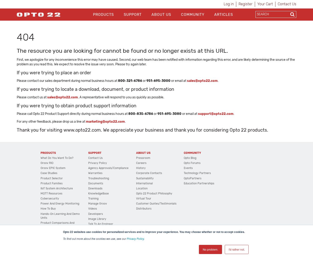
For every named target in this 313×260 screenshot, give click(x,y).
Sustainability (145, 178)
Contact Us (287, 4)
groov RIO (47, 163)
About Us (161, 14)
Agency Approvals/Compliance (108, 168)
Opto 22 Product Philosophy (154, 193)
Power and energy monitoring (60, 203)
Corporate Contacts (149, 173)
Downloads (95, 188)
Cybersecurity (50, 198)
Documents (95, 183)
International (144, 183)
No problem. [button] (210, 249)
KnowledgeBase (98, 193)
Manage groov (97, 203)
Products (103, 14)
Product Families (52, 183)
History (141, 168)
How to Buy (48, 208)
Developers (95, 214)
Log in (229, 4)
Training (93, 198)
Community (192, 14)
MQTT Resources (51, 193)
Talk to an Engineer (100, 224)
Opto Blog (190, 158)
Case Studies (49, 173)
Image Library (97, 219)
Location (142, 188)
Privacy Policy (135, 239)
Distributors (143, 208)
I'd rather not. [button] (237, 249)
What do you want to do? (57, 158)
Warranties (95, 173)
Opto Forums (192, 163)
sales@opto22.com (62, 97)
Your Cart (265, 4)
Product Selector (52, 178)
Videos (92, 208)
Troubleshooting (98, 178)
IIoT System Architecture (57, 188)
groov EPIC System (53, 168)
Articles (223, 14)
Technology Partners (197, 173)
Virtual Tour (143, 198)
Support (133, 14)
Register (246, 4)
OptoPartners (192, 178)
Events (188, 168)
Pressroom (143, 158)
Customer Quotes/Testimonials (156, 203)
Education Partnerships (199, 183)
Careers (141, 163)
